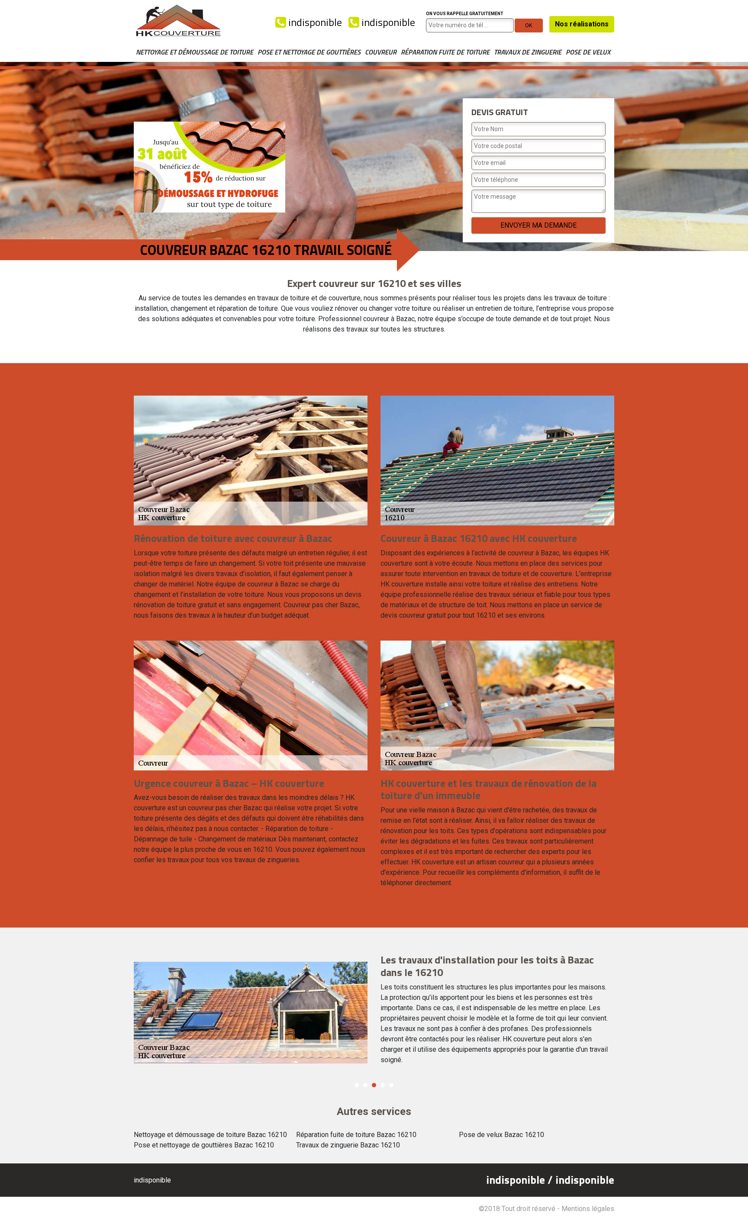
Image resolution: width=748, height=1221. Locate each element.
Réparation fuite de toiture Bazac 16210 (356, 1135)
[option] (374, 1013)
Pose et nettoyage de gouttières (309, 52)
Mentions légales (587, 1209)
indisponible (314, 22)
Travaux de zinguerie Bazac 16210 (348, 1145)
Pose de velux (588, 52)
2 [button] (365, 1085)
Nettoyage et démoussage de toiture (194, 52)
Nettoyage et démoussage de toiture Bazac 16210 (210, 1135)
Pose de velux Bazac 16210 (501, 1135)
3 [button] (374, 1085)
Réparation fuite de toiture (445, 52)
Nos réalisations (582, 24)
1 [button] (357, 1085)
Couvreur (381, 52)
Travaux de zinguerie (527, 52)
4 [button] (382, 1085)
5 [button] (391, 1085)
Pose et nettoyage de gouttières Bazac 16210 (204, 1145)
